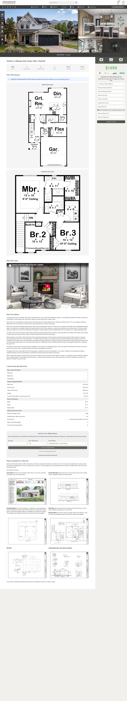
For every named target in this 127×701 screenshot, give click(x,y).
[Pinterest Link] (2, 7)
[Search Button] (76, 2)
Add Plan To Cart (111, 122)
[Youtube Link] (7, 7)
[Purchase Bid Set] (121, 59)
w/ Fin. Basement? (33, 440)
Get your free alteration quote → (61, 79)
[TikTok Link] (12, 7)
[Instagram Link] (5, 7)
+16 (115, 46)
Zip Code (10, 440)
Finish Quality (52, 440)
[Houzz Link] (15, 7)
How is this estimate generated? (47, 451)
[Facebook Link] (10, 7)
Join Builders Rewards (118, 7)
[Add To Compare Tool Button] (111, 59)
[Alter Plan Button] (101, 59)
